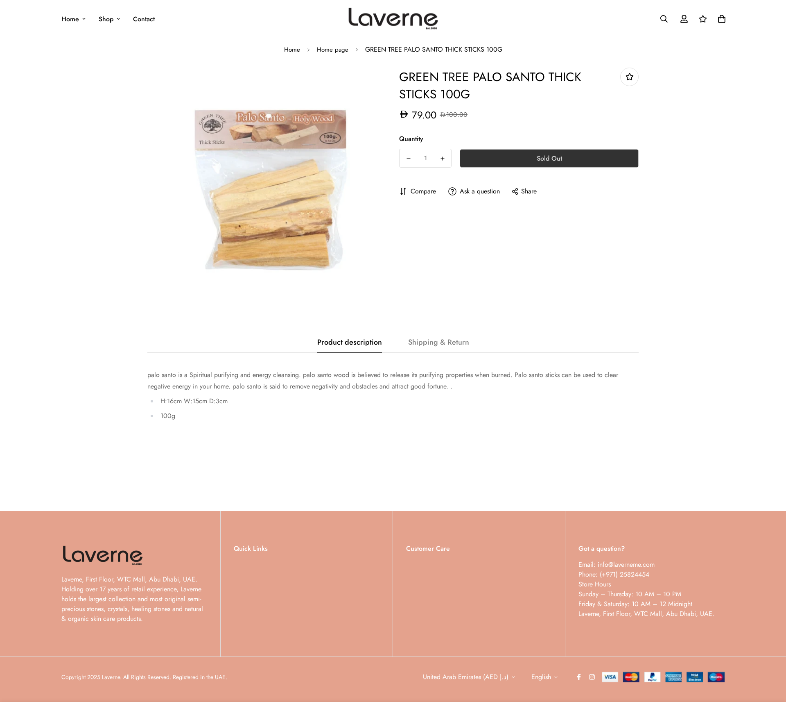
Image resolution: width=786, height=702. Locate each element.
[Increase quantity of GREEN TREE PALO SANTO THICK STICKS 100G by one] (442, 158)
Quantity (411, 138)
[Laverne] (393, 19)
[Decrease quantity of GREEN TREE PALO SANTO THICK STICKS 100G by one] (408, 158)
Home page (332, 49)
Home (70, 19)
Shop (106, 19)
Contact (144, 19)
